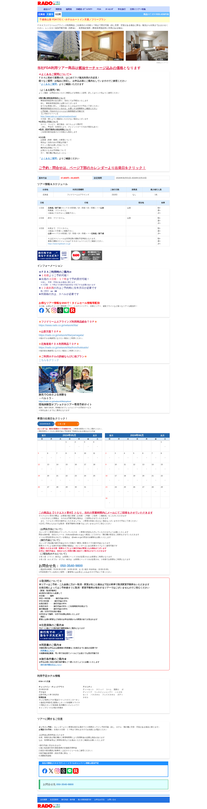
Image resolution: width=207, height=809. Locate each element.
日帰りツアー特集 (138, 9)
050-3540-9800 (71, 566)
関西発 (59, 9)
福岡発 (69, 9)
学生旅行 (122, 9)
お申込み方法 (99, 800)
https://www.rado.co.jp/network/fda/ (58, 325)
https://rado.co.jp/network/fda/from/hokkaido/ (64, 347)
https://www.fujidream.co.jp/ (59, 244)
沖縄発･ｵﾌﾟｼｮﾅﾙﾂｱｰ (84, 9)
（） (47, 651)
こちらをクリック (49, 360)
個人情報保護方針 (84, 800)
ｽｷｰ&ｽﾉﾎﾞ (109, 9)
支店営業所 (54, 800)
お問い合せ (111, 800)
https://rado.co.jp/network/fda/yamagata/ (61, 335)
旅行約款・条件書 (68, 800)
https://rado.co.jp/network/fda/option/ (55, 401)
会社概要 (43, 800)
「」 (49, 84)
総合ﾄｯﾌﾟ (48, 9)
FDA (99, 9)
